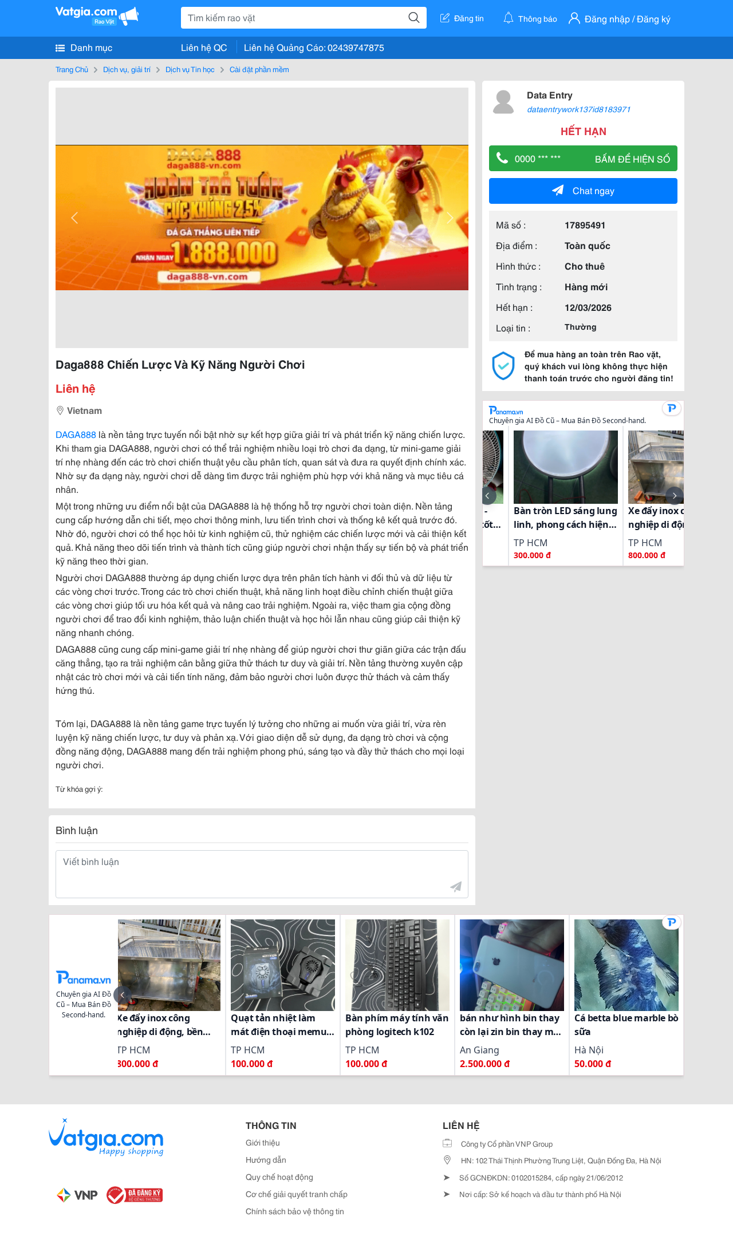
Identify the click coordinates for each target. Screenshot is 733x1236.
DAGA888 (76, 433)
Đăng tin (469, 17)
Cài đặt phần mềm (259, 69)
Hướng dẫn (266, 1159)
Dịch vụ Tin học (190, 69)
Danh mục (90, 46)
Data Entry (550, 94)
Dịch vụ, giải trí (127, 69)
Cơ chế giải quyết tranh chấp (297, 1193)
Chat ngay (593, 189)
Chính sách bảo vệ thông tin (295, 1211)
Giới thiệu (263, 1142)
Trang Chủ (72, 69)
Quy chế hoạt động (279, 1176)
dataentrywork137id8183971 (578, 108)
